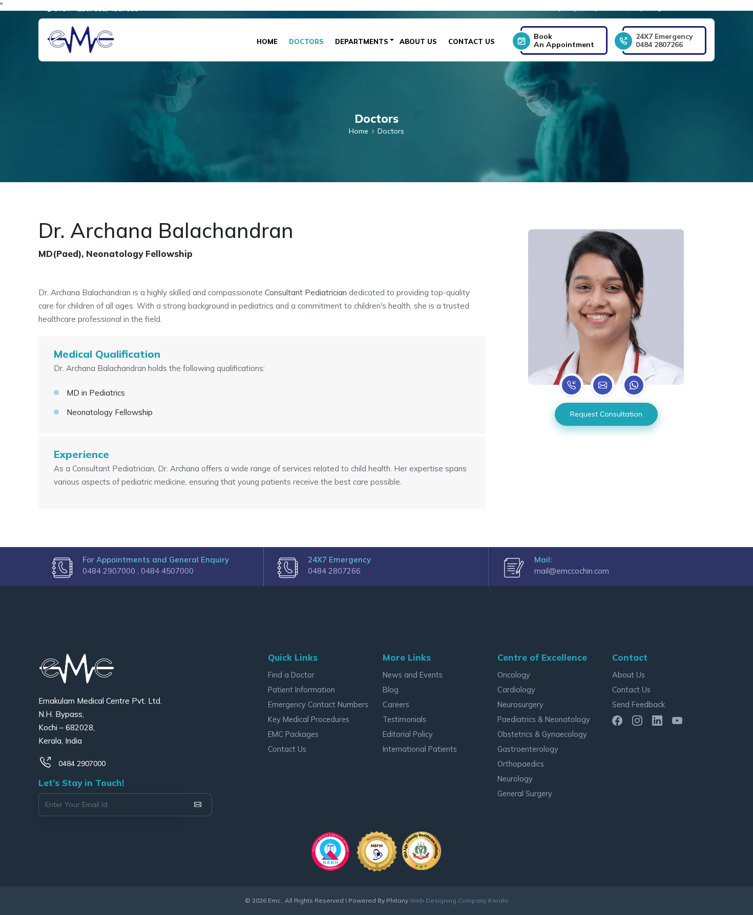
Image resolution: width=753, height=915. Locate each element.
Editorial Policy (408, 734)
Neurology (515, 778)
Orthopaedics (520, 764)
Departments (361, 41)
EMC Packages (293, 734)
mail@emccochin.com (571, 571)
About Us (418, 41)
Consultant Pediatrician (307, 292)
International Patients (420, 749)
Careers (396, 704)
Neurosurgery (520, 704)
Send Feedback (638, 704)
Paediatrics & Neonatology (543, 719)
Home (267, 41)
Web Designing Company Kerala (459, 900)
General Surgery (524, 793)
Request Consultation (606, 414)
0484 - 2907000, (81, 8)
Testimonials (404, 719)
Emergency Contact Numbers (318, 704)
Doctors (306, 41)
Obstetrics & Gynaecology (542, 734)
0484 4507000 (167, 571)
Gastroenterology (527, 749)
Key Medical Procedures (308, 719)
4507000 (124, 8)
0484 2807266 (664, 40)
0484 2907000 (82, 763)
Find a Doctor (291, 675)
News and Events (413, 675)
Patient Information (301, 689)
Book (564, 40)
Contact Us (471, 41)
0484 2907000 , (111, 571)
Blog (391, 689)
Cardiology (516, 689)
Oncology (513, 675)
